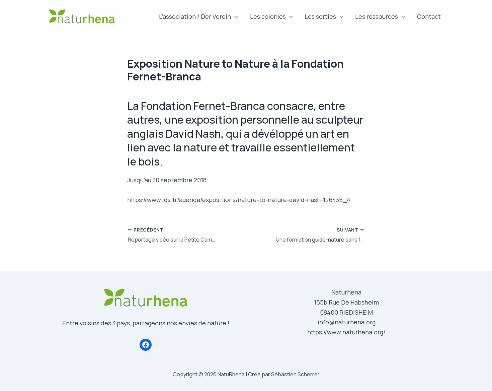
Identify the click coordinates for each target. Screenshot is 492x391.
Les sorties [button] (320, 16)
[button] (234, 16)
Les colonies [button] (268, 16)
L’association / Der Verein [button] (195, 16)
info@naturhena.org (347, 322)
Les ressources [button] (376, 16)
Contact (429, 16)
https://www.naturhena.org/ (346, 332)
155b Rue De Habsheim (346, 302)
